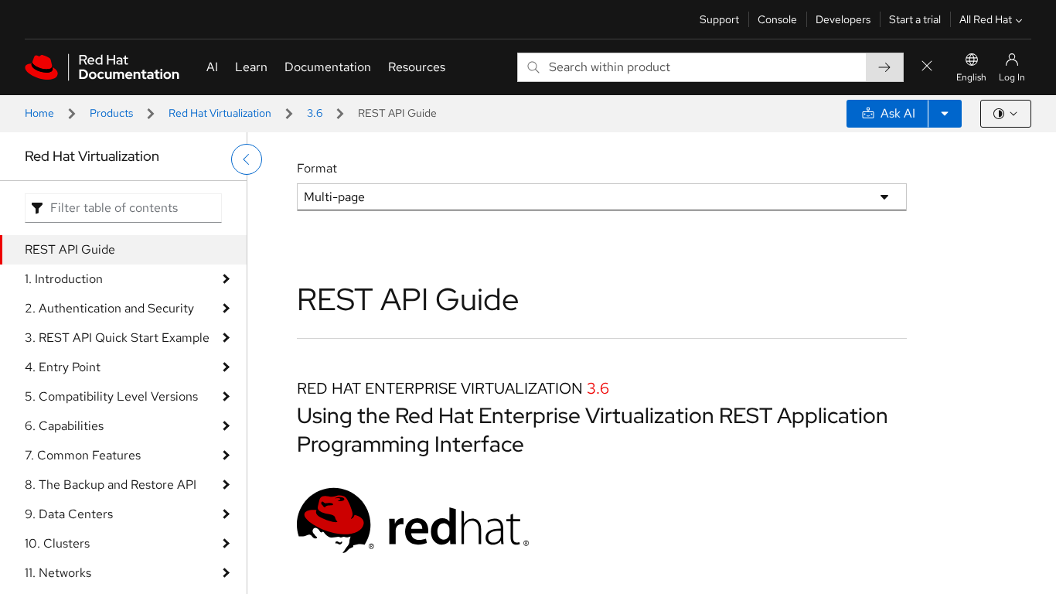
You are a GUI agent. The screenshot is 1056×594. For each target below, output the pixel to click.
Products (111, 113)
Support (719, 19)
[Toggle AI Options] (945, 114)
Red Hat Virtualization (220, 113)
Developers (843, 19)
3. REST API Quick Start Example (117, 337)
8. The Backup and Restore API (110, 484)
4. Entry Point (62, 367)
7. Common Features (83, 455)
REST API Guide (70, 249)
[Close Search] (927, 67)
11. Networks (58, 573)
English (971, 77)
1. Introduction (64, 279)
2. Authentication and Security (109, 308)
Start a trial (915, 19)
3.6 (314, 113)
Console (777, 19)
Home (39, 113)
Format (317, 168)
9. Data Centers (69, 514)
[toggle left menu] (246, 159)
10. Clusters (57, 543)
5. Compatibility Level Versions (111, 396)
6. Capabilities (64, 426)
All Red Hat (985, 19)
